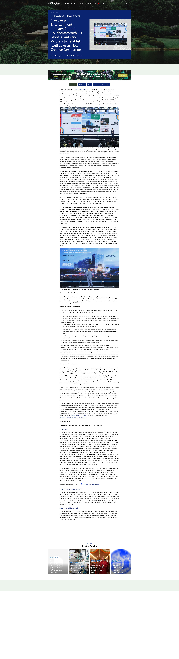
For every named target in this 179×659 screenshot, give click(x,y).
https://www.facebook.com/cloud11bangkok (73, 418)
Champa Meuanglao (56, 56)
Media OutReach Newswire (74, 56)
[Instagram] (124, 3)
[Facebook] (122, 3)
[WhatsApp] (126, 3)
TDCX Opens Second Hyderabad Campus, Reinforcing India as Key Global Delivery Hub (97, 568)
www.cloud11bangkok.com (78, 416)
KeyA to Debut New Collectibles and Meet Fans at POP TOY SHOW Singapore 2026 (76, 569)
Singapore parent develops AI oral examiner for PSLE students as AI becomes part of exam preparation (118, 568)
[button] (130, 3)
